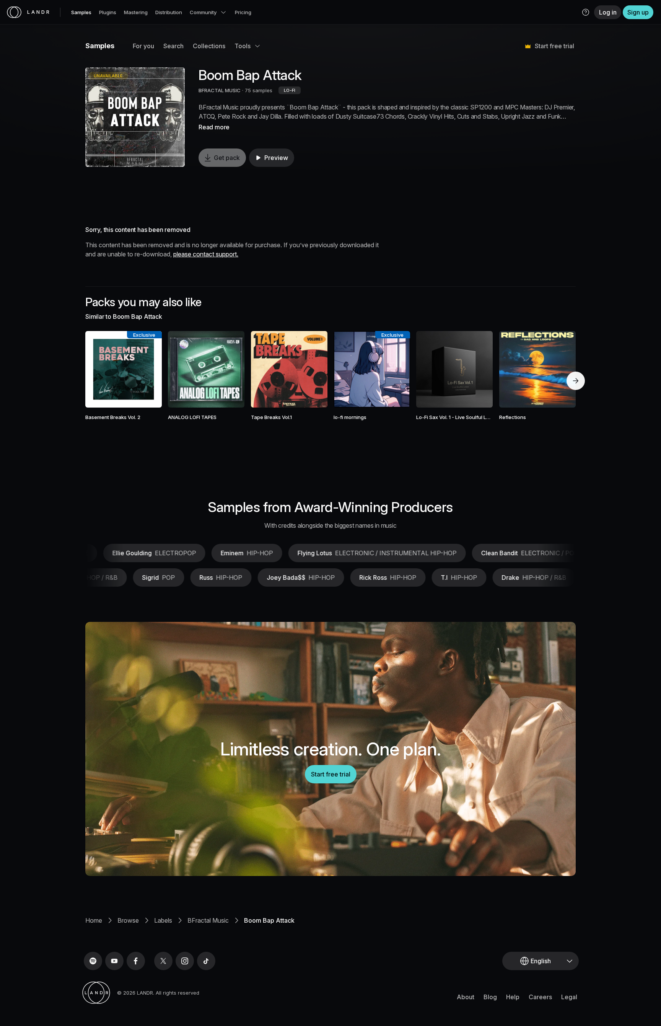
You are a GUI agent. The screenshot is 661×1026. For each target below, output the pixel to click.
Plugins (107, 12)
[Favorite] (101, 369)
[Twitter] (163, 961)
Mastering (136, 12)
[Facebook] (136, 961)
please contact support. (205, 254)
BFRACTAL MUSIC (220, 90)
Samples (81, 12)
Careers (540, 997)
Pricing (243, 12)
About (465, 997)
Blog (490, 997)
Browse (128, 920)
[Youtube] (114, 961)
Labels (163, 920)
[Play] (135, 117)
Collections (209, 46)
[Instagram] (185, 961)
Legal (569, 997)
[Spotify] (93, 961)
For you (143, 46)
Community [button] (203, 12)
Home (93, 920)
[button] (586, 12)
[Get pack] (146, 369)
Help (512, 997)
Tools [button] (242, 46)
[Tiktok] (206, 961)
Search (173, 46)
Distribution (168, 12)
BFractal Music (208, 920)
